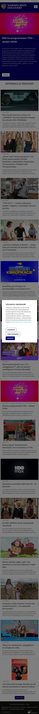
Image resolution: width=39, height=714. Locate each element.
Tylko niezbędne (13, 334)
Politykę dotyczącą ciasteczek (20, 322)
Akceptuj (10, 338)
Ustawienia (11, 330)
